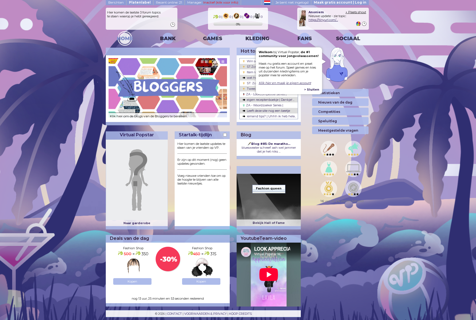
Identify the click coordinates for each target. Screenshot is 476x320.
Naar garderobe (136, 223)
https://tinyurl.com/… (323, 20)
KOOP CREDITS (240, 314)
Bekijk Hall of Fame (269, 223)
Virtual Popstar (137, 134)
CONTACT (174, 314)
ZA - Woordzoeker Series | (264, 105)
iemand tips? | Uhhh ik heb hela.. (271, 116)
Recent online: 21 (169, 2)
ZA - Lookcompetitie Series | (265, 94)
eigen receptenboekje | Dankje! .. (270, 100)
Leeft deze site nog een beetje (268, 111)
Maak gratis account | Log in (340, 2)
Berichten (116, 2)
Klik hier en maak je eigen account (285, 83)
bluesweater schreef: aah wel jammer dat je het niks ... (269, 147)
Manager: (212, 2)
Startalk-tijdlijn (195, 134)
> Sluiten (311, 89)
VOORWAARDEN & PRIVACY (205, 314)
